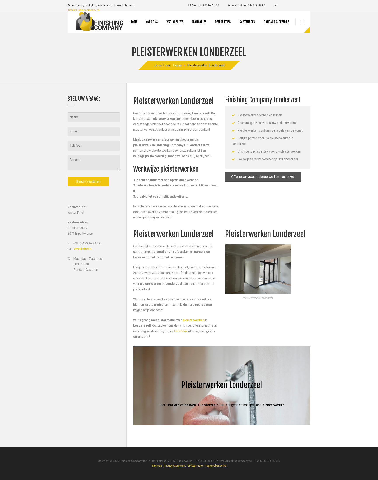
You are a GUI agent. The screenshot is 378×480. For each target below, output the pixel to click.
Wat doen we (174, 22)
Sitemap (157, 465)
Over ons (152, 22)
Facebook (180, 331)
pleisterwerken (193, 320)
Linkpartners (195, 465)
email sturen (82, 249)
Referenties (223, 22)
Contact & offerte (276, 22)
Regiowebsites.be (215, 465)
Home (133, 22)
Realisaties (199, 22)
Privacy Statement (175, 465)
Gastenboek (247, 22)
